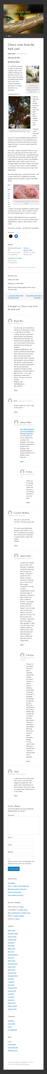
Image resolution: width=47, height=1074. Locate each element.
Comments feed (13, 1047)
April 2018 (11, 958)
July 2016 (11, 979)
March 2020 (11, 949)
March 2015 (11, 1003)
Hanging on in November (15, 283)
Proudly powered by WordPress (18, 1062)
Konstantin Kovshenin (23, 1064)
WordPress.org (12, 1050)
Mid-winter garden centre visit (17, 889)
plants (10, 1027)
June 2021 (11, 942)
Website (10, 852)
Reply (16, 390)
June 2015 (11, 997)
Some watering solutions (15, 895)
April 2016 (11, 985)
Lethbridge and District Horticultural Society (23, 15)
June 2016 (11, 982)
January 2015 (12, 1009)
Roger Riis (18, 320)
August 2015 (12, 991)
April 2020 (11, 946)
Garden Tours (23, 910)
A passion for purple (15, 258)
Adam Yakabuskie (13, 913)
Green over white (13, 280)
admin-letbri (11, 54)
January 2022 (12, 936)
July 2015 (11, 994)
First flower (11, 883)
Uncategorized (31, 267)
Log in (10, 1041)
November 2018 (13, 955)
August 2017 (12, 967)
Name (10, 837)
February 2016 (12, 988)
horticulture (11, 1024)
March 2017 (11, 970)
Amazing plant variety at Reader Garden (16, 296)
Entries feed (12, 1044)
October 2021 (12, 939)
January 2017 (12, 973)
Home (22, 907)
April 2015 (11, 1000)
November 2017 (13, 964)
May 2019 (11, 952)
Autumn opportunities (28, 249)
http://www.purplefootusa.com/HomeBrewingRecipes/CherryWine (27, 431)
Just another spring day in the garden (34, 296)
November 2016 (13, 976)
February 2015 (12, 1006)
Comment (11, 815)
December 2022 (13, 933)
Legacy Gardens (19, 916)
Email (10, 845)
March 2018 (11, 961)
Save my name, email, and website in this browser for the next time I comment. (21, 862)
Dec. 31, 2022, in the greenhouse (18, 886)
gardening (24, 267)
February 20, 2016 (21, 53)
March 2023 (11, 930)
